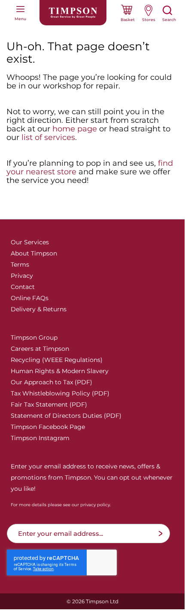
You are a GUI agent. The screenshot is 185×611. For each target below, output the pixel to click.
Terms (20, 264)
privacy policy (95, 505)
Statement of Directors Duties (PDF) (66, 415)
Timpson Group (34, 337)
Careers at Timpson (40, 349)
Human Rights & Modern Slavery (60, 371)
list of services (48, 137)
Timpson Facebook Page (48, 427)
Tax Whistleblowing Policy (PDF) (60, 393)
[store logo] (72, 12)
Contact (23, 287)
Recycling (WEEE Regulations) (57, 360)
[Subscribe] (160, 533)
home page (74, 129)
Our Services (30, 242)
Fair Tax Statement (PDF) (49, 404)
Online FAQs (30, 298)
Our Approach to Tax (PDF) (51, 382)
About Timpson (34, 253)
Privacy (22, 276)
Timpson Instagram (40, 438)
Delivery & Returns (39, 309)
